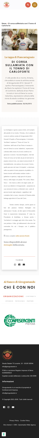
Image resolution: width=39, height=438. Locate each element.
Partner (30, 301)
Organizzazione (13, 296)
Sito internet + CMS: (19, 425)
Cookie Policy (25, 420)
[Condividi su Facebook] (19, 265)
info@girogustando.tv (9, 366)
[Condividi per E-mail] (24, 265)
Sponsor (9, 301)
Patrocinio (20, 301)
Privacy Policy (14, 420)
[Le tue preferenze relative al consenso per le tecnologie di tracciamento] (4, 434)
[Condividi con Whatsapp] (15, 265)
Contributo (31, 296)
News (4, 23)
